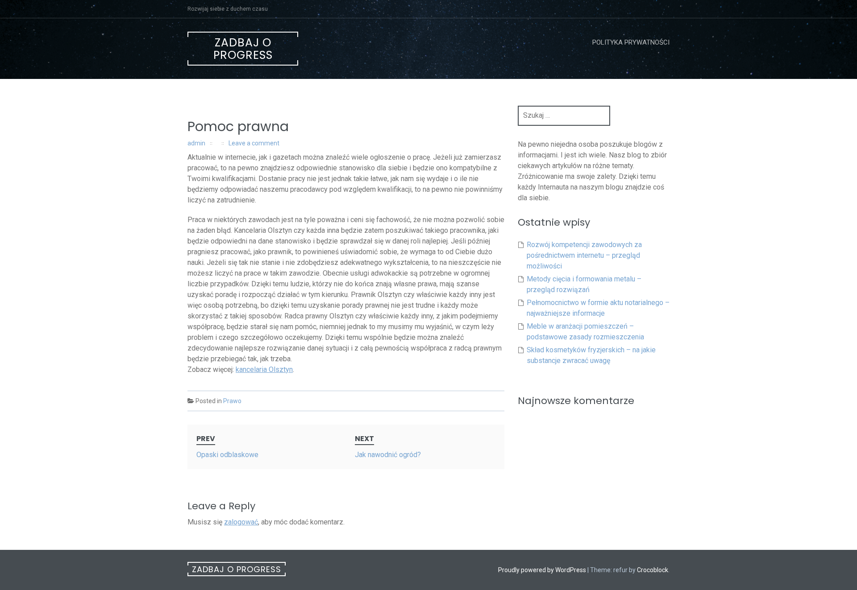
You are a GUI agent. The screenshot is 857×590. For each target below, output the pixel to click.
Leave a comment (254, 143)
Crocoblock (652, 569)
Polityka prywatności (631, 42)
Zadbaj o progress (243, 49)
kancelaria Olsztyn (264, 369)
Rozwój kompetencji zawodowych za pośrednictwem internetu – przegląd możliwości (584, 255)
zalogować (241, 522)
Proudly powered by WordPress (542, 569)
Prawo (232, 400)
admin (196, 143)
